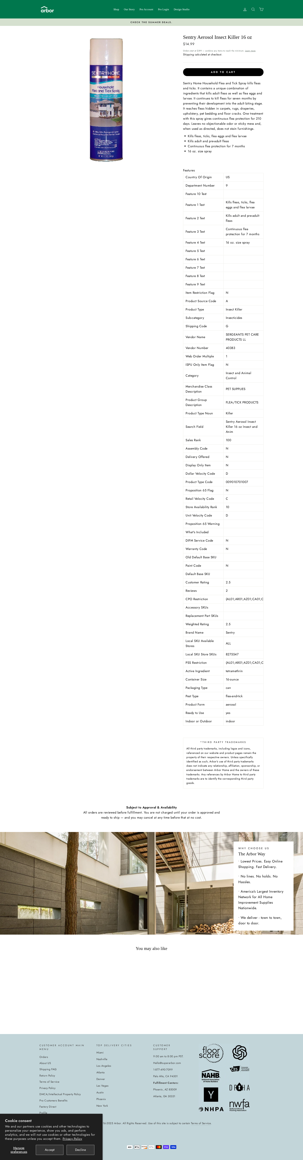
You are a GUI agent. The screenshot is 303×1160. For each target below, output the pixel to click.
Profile (43, 1113)
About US (45, 1063)
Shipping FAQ (47, 1069)
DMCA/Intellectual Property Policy (60, 1094)
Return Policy (47, 1075)
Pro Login (163, 9)
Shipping (188, 54)
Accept (50, 1150)
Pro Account (146, 9)
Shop (116, 9)
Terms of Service (49, 1082)
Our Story (129, 9)
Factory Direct (47, 1107)
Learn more (250, 50)
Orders (43, 1057)
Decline (80, 1150)
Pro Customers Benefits (53, 1100)
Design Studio (182, 9)
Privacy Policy (72, 1138)
